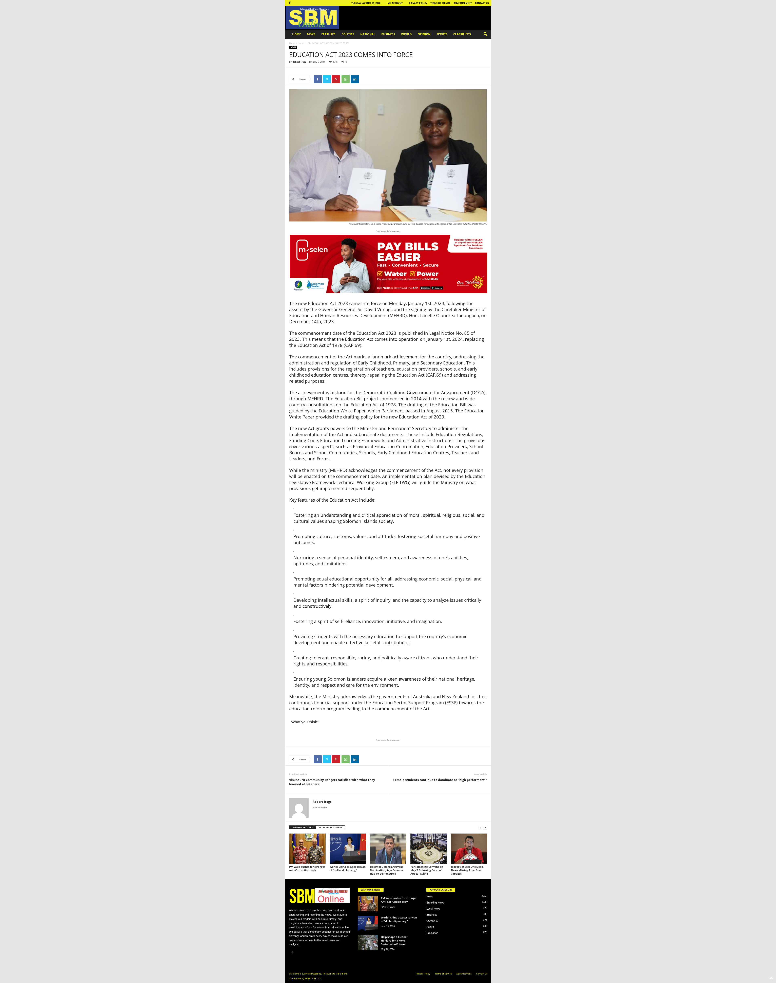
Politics (348, 34)
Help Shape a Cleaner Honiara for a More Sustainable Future (394, 940)
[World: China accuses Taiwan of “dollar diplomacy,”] (348, 849)
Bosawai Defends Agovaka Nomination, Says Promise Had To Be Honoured (386, 870)
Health (430, 926)
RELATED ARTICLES (302, 827)
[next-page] (485, 827)
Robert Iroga (299, 61)
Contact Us (482, 2)
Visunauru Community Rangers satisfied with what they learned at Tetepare (332, 782)
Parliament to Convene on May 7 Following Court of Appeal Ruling (426, 870)
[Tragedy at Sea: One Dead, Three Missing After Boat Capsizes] (469, 849)
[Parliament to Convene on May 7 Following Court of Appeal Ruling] (428, 849)
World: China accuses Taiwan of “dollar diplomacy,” (348, 868)
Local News (433, 908)
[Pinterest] (336, 79)
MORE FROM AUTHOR (330, 827)
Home (296, 34)
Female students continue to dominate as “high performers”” (440, 780)
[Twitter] (327, 79)
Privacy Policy (418, 2)
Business (388, 34)
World (406, 34)
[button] (485, 34)
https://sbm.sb (320, 807)
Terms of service (440, 2)
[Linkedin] (355, 79)
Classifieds (462, 34)
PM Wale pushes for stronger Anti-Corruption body (307, 868)
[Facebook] (289, 3)
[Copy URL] (364, 79)
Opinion (424, 34)
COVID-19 (432, 920)
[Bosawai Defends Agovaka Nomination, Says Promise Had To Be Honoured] (388, 849)
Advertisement (463, 2)
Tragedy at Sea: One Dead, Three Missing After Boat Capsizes (467, 870)
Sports (441, 34)
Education (432, 932)
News (311, 34)
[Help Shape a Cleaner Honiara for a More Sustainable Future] (368, 942)
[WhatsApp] (346, 79)
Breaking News (435, 902)
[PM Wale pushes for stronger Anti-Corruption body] (307, 849)
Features (328, 34)
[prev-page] (480, 827)
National (367, 34)
